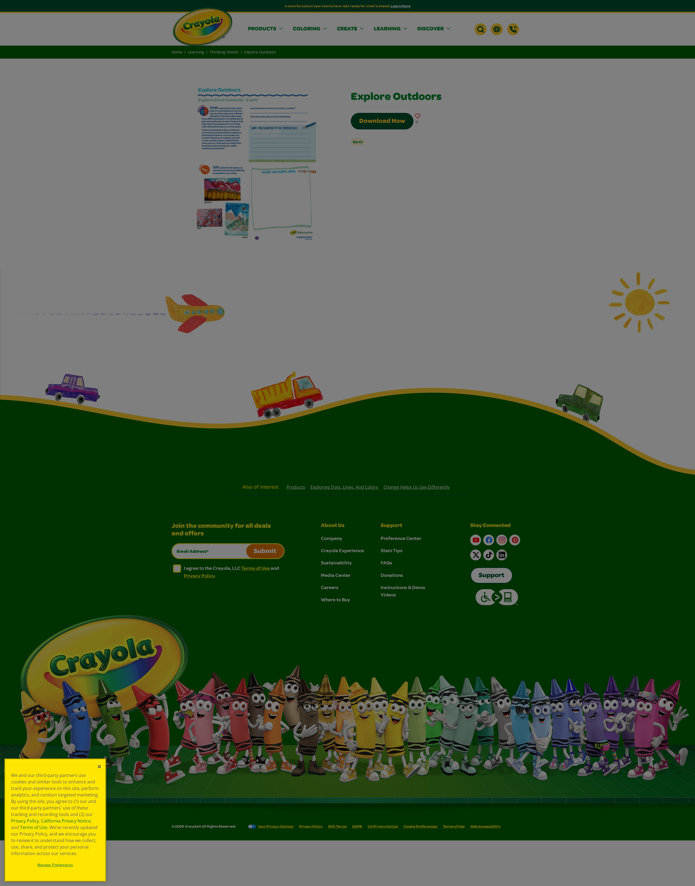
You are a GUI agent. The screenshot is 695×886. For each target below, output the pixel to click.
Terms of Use (33, 827)
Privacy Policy (25, 821)
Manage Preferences (55, 865)
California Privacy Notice (66, 821)
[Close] (99, 767)
